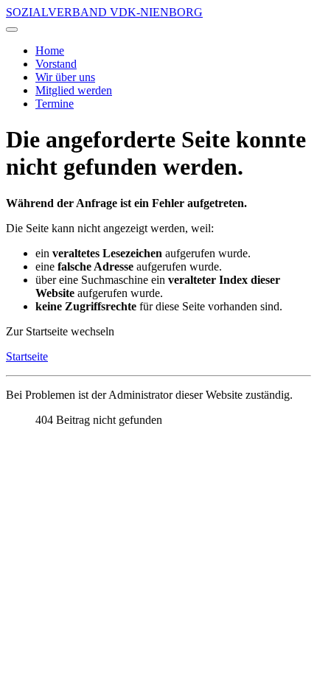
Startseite (27, 356)
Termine (54, 103)
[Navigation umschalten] (12, 29)
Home (49, 50)
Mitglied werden (73, 90)
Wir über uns (65, 77)
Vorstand (56, 63)
